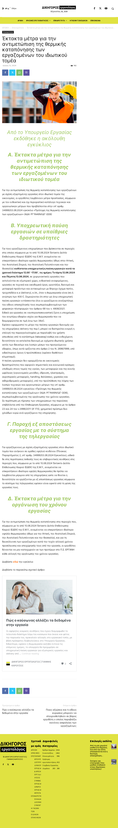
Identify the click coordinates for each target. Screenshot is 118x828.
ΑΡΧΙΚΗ (5, 28)
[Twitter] (100, 8)
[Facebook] (94, 8)
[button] (112, 8)
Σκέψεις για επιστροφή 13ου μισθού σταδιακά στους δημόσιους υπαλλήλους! (97, 765)
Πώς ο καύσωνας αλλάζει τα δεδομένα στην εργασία (18, 711)
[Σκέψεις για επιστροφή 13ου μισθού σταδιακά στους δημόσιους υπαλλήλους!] (113, 761)
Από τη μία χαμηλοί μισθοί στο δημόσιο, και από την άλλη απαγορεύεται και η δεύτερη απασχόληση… (99, 750)
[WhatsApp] (19, 73)
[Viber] (26, 73)
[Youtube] (106, 8)
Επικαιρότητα (18, 28)
